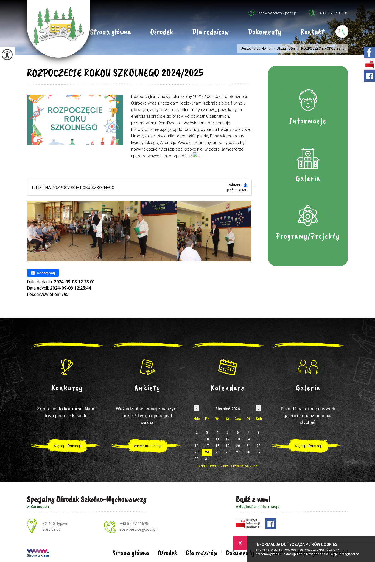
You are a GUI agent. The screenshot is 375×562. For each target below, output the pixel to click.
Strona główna (110, 32)
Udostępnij (46, 273)
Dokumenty (264, 32)
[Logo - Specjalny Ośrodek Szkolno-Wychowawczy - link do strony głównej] (58, 29)
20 (238, 446)
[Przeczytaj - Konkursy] (67, 367)
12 (228, 439)
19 (228, 446)
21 (248, 446)
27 (238, 452)
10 (207, 439)
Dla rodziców (210, 32)
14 (248, 439)
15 (259, 439)
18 (217, 446)
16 (196, 446)
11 (217, 439)
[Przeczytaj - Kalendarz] (228, 367)
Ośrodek (161, 32)
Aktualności (284, 48)
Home (266, 48)
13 (238, 439)
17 (207, 446)
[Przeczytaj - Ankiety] (147, 367)
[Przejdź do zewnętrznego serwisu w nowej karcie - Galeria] (308, 367)
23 (196, 452)
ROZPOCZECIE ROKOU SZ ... (320, 48)
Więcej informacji (67, 446)
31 (207, 459)
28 (248, 452)
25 (217, 452)
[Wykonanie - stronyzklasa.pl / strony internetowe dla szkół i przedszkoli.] (38, 553)
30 (196, 459)
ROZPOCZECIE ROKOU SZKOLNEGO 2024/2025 (115, 73)
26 (228, 452)
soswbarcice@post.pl (278, 13)
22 (259, 446)
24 (207, 452)
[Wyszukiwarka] (341, 31)
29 (259, 452)
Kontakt (312, 32)
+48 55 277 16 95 (332, 13)
